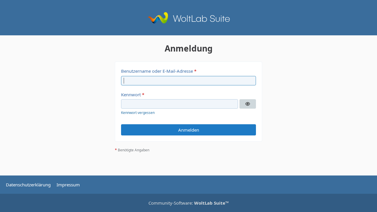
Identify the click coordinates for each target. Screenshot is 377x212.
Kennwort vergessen (138, 112)
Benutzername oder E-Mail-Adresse (157, 71)
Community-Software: (188, 203)
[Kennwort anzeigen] (247, 104)
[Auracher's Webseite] (188, 17)
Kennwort (131, 94)
